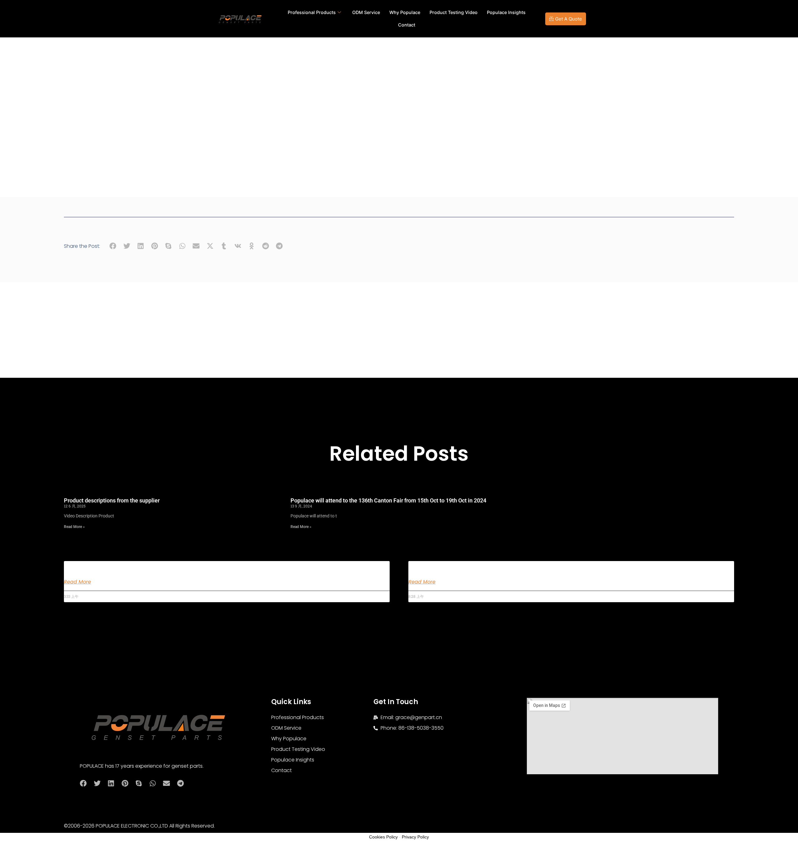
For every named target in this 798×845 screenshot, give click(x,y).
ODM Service (366, 12)
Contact (406, 24)
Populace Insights (506, 12)
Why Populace (404, 12)
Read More (77, 581)
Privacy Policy (415, 836)
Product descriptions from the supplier (112, 500)
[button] (113, 245)
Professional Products (312, 12)
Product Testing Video (454, 12)
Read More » (74, 527)
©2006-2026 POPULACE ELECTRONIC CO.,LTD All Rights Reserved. (139, 825)
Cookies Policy (383, 836)
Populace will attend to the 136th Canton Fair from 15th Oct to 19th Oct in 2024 (388, 500)
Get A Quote (568, 19)
